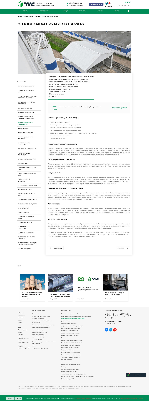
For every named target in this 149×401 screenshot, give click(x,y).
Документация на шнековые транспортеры (25, 138)
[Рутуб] (130, 2)
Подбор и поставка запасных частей (27, 185)
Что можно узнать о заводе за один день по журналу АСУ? (114, 293)
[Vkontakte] (128, 2)
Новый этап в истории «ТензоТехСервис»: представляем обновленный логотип (88, 289)
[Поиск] (128, 11)
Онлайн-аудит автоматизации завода (26, 91)
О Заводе (65, 11)
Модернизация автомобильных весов (26, 194)
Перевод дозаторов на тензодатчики (24, 180)
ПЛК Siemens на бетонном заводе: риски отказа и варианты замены (60, 295)
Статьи (19, 325)
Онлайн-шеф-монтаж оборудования (23, 227)
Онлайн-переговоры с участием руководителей (26, 103)
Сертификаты (21, 317)
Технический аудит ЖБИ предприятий (27, 204)
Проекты (20, 322)
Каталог (25, 11)
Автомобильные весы (37, 330)
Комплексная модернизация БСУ (26, 112)
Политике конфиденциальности (84, 398)
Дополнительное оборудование (40, 348)
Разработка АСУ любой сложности (27, 149)
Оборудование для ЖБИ (38, 334)
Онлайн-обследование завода (26, 86)
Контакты (117, 11)
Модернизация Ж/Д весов (25, 189)
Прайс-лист (82, 11)
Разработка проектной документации (24, 154)
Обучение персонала (23, 208)
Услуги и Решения (44, 11)
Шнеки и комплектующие (38, 337)
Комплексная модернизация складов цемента (25, 123)
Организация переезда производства (27, 199)
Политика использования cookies (23, 341)
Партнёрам (20, 334)
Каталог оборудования (38, 311)
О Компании (21, 313)
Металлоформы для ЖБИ (24, 249)
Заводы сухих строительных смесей (41, 316)
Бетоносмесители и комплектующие (41, 327)
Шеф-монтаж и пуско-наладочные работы (27, 168)
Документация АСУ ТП (23, 128)
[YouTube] (115, 329)
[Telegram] (126, 2)
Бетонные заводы (36, 314)
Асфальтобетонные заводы (39, 318)
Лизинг (19, 327)
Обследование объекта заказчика (27, 159)
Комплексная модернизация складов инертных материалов (26, 117)
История (20, 320)
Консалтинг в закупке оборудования (23, 143)
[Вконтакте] (106, 329)
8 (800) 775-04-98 (75, 3)
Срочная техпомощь (23, 212)
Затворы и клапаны (37, 339)
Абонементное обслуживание (25, 133)
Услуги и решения (66, 311)
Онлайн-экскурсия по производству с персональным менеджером (27, 97)
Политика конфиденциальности (23, 337)
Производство (21, 315)
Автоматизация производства (39, 332)
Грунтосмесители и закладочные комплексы (43, 325)
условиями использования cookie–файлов (132, 398)
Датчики (34, 346)
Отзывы (20, 332)
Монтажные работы (23, 163)
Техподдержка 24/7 (124, 5)
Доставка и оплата (22, 330)
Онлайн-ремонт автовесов (25, 108)
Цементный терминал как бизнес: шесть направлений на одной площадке (32, 294)
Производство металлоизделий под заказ (27, 174)
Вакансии (100, 11)
